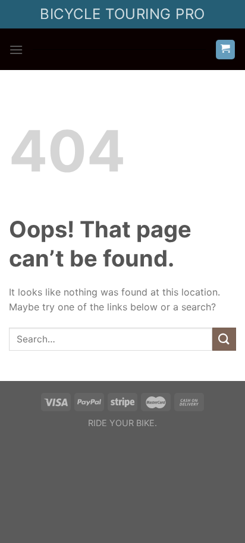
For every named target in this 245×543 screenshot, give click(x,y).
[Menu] (16, 49)
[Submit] (224, 339)
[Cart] (225, 49)
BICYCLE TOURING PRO (122, 14)
